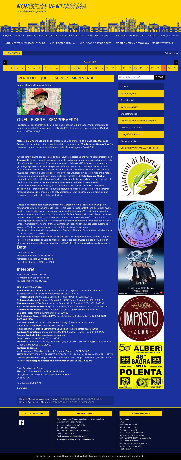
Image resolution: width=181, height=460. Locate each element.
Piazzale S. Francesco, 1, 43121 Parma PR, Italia (40, 371)
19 (107, 68)
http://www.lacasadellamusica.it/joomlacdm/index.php (44, 374)
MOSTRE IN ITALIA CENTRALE (132, 435)
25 (141, 68)
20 (113, 68)
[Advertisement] (128, 10)
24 (135, 68)
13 (73, 68)
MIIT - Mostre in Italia (129, 441)
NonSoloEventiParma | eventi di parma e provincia (53, 7)
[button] (19, 35)
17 (96, 68)
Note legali (61, 439)
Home (8, 35)
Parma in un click (129, 141)
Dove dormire (127, 100)
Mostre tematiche (127, 449)
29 (163, 68)
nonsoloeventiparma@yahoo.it (70, 422)
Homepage (124, 419)
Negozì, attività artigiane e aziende (138, 120)
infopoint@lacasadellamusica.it (93, 243)
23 (130, 68)
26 (146, 68)
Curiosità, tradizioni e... (132, 127)
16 (90, 68)
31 (175, 68)
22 (124, 68)
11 (62, 68)
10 (56, 68)
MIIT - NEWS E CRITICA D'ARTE (133, 443)
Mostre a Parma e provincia (132, 43)
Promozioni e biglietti (98, 35)
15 (85, 68)
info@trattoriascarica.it (99, 341)
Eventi (122, 422)
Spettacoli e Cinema (128, 424)
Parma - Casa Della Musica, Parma (34, 85)
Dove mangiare (128, 93)
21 (118, 68)
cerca (159, 77)
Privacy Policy (74, 439)
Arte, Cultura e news (128, 427)
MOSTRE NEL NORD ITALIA (131, 433)
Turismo (125, 86)
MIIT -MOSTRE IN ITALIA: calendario (135, 438)
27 (152, 68)
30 (169, 68)
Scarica (31, 341)
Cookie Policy (88, 439)
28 (158, 68)
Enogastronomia (129, 114)
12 (68, 68)
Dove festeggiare (129, 107)
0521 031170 (23, 377)
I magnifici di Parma (130, 134)
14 (79, 68)
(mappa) (81, 300)
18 (102, 68)
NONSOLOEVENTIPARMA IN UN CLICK (139, 148)
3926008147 (70, 433)
